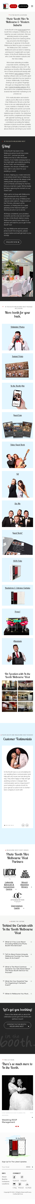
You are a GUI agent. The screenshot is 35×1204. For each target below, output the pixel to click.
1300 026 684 (24, 6)
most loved (22, 30)
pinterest (21, 1187)
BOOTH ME (13, 6)
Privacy (29, 1192)
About (4, 1177)
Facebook (16, 1180)
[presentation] (23, 825)
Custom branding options (17, 87)
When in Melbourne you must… (17, 994)
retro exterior (19, 74)
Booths (4, 1179)
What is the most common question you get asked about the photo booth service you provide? (17, 969)
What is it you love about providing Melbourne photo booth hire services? (16, 944)
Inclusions (5, 1181)
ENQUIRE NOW (11, 242)
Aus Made (28, 1187)
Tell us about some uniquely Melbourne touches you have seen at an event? (16, 956)
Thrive (21, 1194)
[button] (4, 825)
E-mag (15, 1187)
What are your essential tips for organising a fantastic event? (16, 983)
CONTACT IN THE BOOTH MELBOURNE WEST (16, 1025)
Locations (5, 1184)
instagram (24, 1180)
